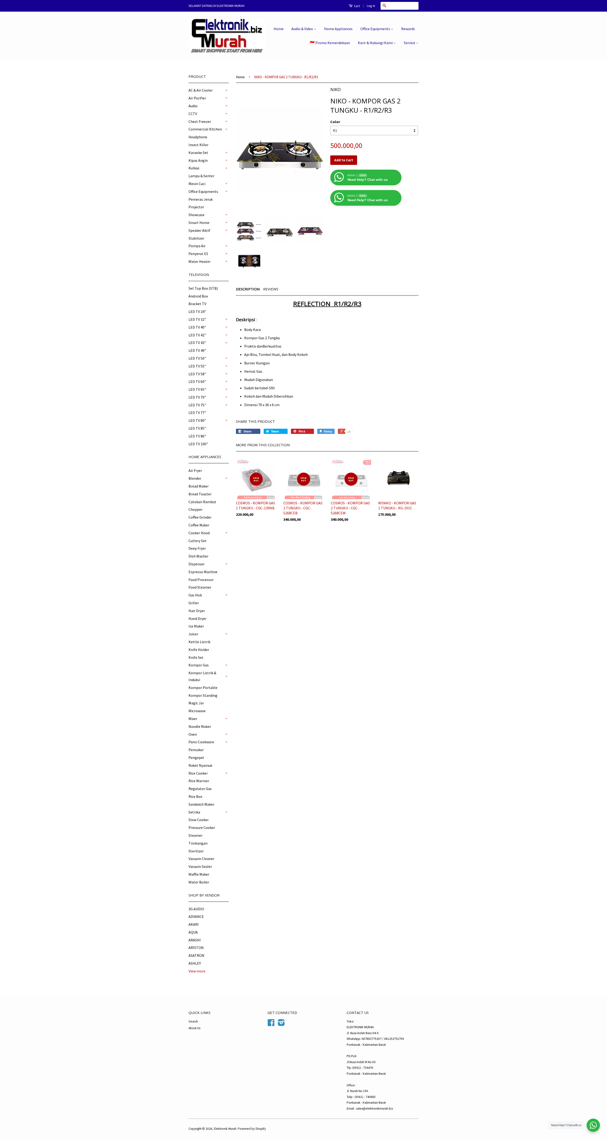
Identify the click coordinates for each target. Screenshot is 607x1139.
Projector (196, 207)
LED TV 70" (197, 397)
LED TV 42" (197, 335)
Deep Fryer (197, 548)
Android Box (198, 296)
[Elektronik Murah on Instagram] (281, 1024)
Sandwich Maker (201, 804)
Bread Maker (199, 486)
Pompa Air (197, 245)
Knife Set (196, 657)
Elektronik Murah (225, 1129)
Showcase (196, 214)
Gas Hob (195, 595)
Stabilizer (196, 238)
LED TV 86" (197, 436)
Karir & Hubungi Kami (375, 42)
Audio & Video (302, 28)
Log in (371, 6)
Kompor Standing (203, 695)
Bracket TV (197, 303)
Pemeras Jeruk (201, 199)
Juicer (193, 634)
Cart (356, 6)
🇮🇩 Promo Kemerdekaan (330, 42)
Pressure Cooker (202, 827)
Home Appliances (338, 28)
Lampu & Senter (201, 175)
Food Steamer (200, 587)
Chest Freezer (200, 121)
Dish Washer (198, 556)
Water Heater (200, 261)
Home (279, 28)
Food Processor (201, 579)
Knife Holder (199, 649)
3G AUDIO (196, 909)
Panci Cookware (201, 741)
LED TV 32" (197, 319)
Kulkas (194, 168)
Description (248, 289)
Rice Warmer (199, 780)
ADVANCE (196, 916)
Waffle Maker (199, 874)
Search (193, 1021)
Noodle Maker (200, 726)
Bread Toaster (200, 494)
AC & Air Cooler (201, 90)
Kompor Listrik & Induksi (202, 676)
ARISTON (196, 947)
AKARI (194, 924)
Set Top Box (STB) (203, 288)
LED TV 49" (197, 350)
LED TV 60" (197, 381)
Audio (193, 105)
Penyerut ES (198, 253)
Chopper (195, 509)
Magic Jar (196, 703)
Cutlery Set (198, 540)
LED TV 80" (197, 420)
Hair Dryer (197, 610)
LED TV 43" (197, 342)
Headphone (198, 137)
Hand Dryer (198, 618)
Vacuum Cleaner (201, 858)
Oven (193, 734)
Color (335, 121)
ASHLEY (195, 963)
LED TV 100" (198, 444)
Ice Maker (196, 626)
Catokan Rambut (202, 501)
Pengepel (196, 757)
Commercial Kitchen (205, 129)
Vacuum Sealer (200, 866)
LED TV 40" (197, 327)
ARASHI (195, 940)
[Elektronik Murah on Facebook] (271, 1024)
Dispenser (197, 564)
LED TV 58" (197, 374)
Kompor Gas (199, 665)
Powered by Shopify (252, 1129)
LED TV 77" (197, 412)
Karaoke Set (198, 152)
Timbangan (198, 843)
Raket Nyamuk (200, 765)
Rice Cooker (198, 773)
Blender (195, 478)
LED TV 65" (197, 389)
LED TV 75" (197, 405)
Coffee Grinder (200, 517)
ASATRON (196, 955)
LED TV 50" (197, 358)
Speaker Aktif (199, 230)
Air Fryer (195, 470)
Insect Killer (198, 144)
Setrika (194, 812)
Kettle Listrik (199, 641)
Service (410, 42)
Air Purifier (197, 98)
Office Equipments (375, 28)
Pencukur (196, 749)
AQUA (193, 932)
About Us (194, 1028)
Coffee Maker (199, 525)
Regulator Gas (200, 788)
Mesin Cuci (197, 183)
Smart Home (199, 222)
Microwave (197, 710)
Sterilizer (196, 851)
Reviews (270, 289)
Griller (194, 602)
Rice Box (195, 796)
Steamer (195, 835)
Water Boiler (199, 882)
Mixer (193, 718)
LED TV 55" (197, 366)
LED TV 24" (197, 311)
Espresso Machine (203, 571)
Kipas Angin (198, 160)
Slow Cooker (199, 819)
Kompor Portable (203, 687)
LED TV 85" (197, 428)
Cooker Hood (199, 532)
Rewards (408, 28)
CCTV (193, 113)
